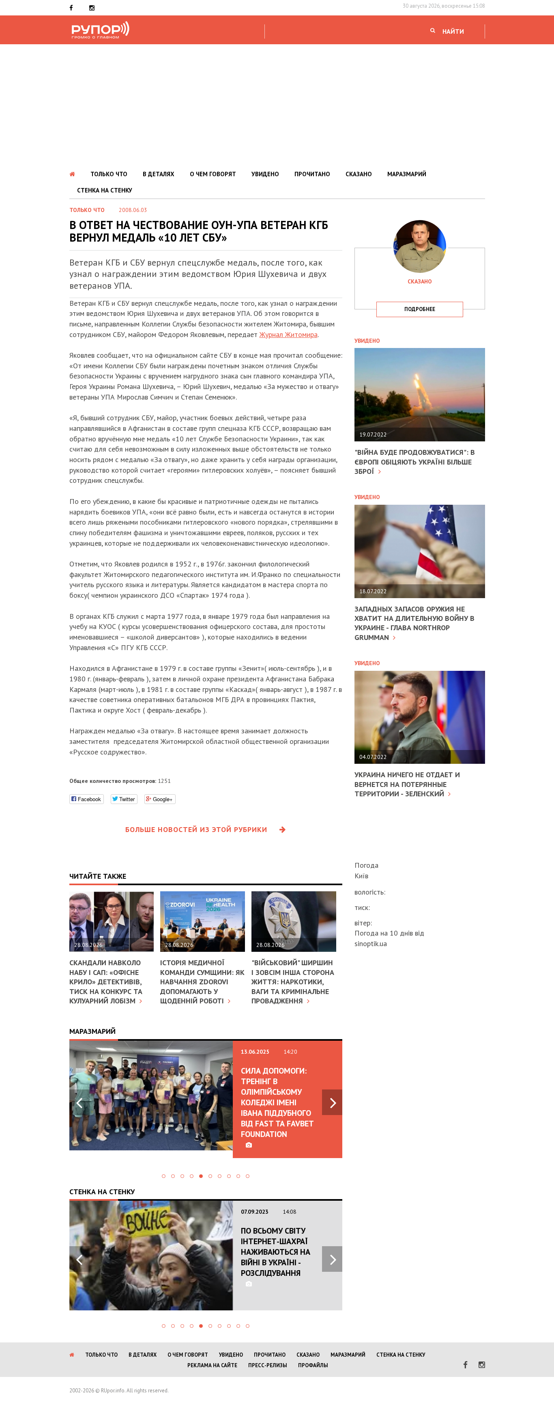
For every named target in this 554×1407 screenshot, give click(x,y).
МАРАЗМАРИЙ (406, 174)
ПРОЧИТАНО (312, 174)
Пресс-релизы (267, 1365)
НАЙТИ (453, 31)
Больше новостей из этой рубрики (196, 829)
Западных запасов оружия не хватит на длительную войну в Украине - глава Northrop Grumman (414, 623)
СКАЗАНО (359, 174)
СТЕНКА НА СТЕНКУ (104, 190)
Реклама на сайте (212, 1365)
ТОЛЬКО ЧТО (108, 174)
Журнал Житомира (289, 334)
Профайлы (313, 1365)
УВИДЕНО (265, 174)
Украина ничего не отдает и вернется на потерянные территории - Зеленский (407, 784)
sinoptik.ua (370, 943)
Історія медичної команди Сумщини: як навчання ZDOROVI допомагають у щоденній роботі (202, 981)
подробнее (419, 309)
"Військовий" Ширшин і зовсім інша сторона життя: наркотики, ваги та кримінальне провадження (292, 981)
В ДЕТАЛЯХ (158, 174)
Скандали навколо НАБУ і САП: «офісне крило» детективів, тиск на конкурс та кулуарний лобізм (105, 981)
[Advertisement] (277, 105)
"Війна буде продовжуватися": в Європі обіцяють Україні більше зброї (414, 461)
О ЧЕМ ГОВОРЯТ (213, 174)
